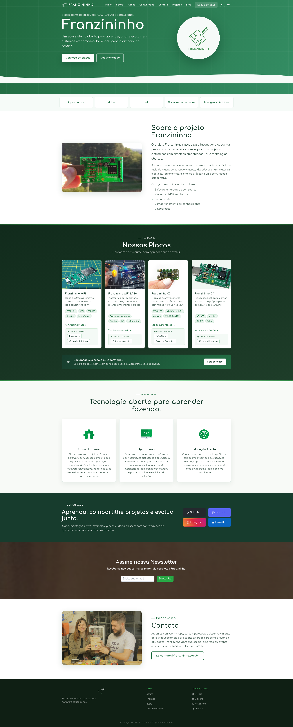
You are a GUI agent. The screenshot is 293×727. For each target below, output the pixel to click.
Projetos (177, 5)
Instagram (196, 522)
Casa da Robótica (78, 341)
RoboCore (74, 336)
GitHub (194, 512)
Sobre (119, 5)
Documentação (206, 5)
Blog (188, 5)
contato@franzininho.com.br (179, 655)
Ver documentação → (77, 325)
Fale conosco (215, 362)
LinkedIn (220, 522)
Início (108, 5)
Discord (220, 512)
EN (228, 5)
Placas (131, 5)
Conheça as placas (78, 57)
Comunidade (146, 5)
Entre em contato (121, 341)
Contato (163, 5)
